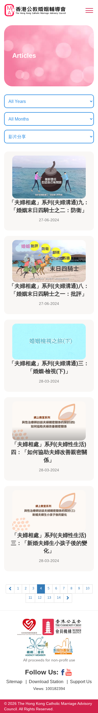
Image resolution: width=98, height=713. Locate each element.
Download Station (47, 681)
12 (40, 598)
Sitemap (14, 681)
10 (88, 588)
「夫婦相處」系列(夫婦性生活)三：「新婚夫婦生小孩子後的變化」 (49, 543)
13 (49, 598)
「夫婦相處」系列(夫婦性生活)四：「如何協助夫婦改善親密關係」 (49, 452)
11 (30, 598)
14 (59, 598)
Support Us (81, 681)
